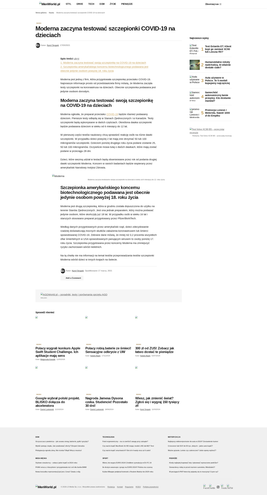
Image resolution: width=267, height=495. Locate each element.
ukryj (76, 58)
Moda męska (41, 458)
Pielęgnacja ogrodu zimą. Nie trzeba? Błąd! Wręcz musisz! (58, 450)
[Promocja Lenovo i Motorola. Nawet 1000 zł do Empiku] (195, 113)
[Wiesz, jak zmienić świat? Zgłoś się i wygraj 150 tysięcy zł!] (158, 379)
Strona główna (41, 13)
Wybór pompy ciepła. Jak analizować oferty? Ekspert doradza (60, 446)
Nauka (51, 13)
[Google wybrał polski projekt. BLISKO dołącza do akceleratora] (58, 379)
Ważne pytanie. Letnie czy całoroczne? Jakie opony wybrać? (192, 450)
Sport (105, 458)
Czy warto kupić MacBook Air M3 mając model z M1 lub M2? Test (128, 446)
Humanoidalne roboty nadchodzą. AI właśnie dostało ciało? (218, 65)
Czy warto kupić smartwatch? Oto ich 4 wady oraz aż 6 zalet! (126, 450)
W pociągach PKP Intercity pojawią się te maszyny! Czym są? (193, 472)
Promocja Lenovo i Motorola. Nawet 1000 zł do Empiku (217, 113)
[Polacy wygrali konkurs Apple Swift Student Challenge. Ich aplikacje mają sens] (58, 329)
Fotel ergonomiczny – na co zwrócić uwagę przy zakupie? (125, 441)
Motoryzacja (174, 437)
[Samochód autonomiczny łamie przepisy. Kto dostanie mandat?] (195, 96)
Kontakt (120, 487)
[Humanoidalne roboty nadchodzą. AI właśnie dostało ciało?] (195, 65)
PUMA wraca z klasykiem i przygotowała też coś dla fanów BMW (60, 467)
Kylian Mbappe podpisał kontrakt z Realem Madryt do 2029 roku (127, 472)
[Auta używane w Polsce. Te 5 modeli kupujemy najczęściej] (195, 80)
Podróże (173, 458)
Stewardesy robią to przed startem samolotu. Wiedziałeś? (192, 467)
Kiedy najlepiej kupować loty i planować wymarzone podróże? (193, 463)
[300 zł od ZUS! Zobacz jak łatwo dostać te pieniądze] (158, 329)
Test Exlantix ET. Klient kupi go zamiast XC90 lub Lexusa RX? (218, 49)
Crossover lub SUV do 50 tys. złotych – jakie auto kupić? (190, 446)
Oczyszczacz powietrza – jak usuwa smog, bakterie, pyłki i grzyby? (62, 441)
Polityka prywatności (151, 487)
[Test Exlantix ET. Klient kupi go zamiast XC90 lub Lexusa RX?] (195, 49)
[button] (36, 4)
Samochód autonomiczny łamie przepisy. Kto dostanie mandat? (218, 96)
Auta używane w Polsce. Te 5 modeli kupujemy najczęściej (217, 80)
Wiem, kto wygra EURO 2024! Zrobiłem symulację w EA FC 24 (127, 463)
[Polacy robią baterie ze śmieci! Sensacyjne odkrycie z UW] (108, 329)
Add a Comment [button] (73, 278)
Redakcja (111, 487)
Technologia (108, 437)
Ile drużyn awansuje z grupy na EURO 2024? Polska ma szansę (127, 467)
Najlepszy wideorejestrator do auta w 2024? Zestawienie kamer (193, 441)
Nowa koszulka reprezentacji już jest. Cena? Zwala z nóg (57, 472)
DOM (37, 437)
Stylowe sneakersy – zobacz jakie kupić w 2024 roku (56, 463)
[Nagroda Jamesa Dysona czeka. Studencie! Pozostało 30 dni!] (108, 379)
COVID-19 (112, 114)
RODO (138, 487)
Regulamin (129, 487)
